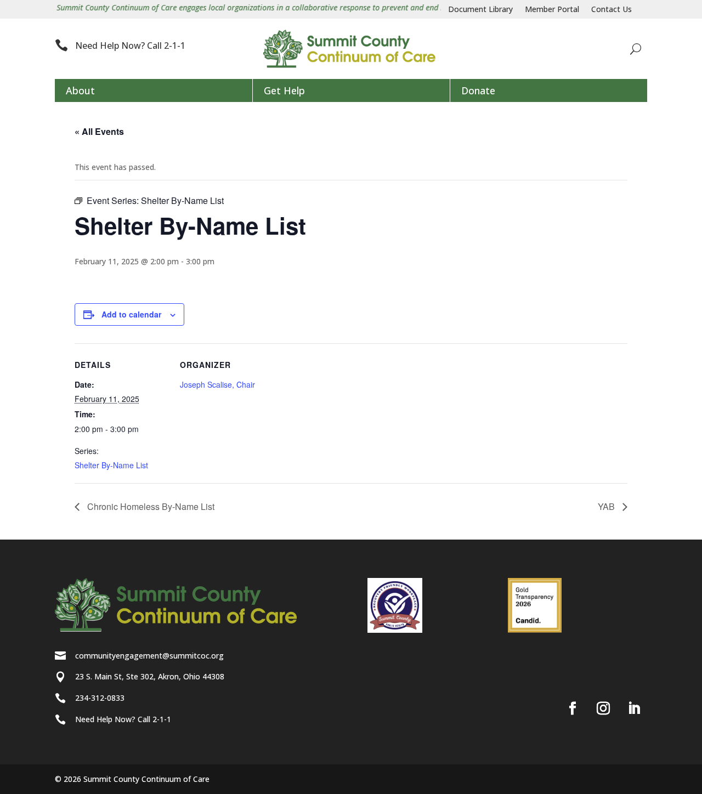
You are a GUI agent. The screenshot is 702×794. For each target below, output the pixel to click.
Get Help (284, 90)
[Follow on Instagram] (603, 708)
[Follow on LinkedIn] (634, 708)
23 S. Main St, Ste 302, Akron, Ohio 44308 (149, 676)
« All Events (99, 131)
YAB (607, 506)
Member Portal (552, 9)
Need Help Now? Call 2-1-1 (130, 45)
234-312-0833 (99, 698)
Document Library (480, 9)
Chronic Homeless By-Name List (149, 506)
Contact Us (611, 9)
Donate (478, 90)
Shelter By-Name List (111, 465)
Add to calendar (131, 314)
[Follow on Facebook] (572, 708)
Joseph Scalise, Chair (217, 384)
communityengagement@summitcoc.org (149, 655)
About (80, 90)
